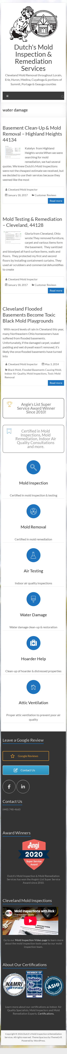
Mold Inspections (37, 373)
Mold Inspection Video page (30, 940)
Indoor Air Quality (15, 373)
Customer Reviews (45, 195)
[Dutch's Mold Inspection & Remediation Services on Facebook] (9, 786)
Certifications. (46, 1013)
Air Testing (33, 570)
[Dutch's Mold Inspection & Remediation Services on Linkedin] (23, 786)
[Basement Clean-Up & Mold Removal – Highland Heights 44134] (12, 148)
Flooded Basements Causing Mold (41, 369)
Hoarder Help (33, 658)
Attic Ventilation (33, 702)
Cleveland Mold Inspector (23, 189)
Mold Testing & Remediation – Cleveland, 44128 (32, 222)
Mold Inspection (33, 482)
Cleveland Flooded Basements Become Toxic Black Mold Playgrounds (29, 315)
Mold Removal (33, 526)
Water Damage (33, 614)
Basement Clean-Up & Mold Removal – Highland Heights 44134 (32, 134)
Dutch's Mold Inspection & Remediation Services (33, 57)
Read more (56, 200)
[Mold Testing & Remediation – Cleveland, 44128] (12, 233)
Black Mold (14, 369)
